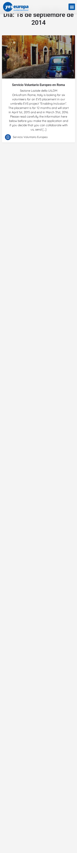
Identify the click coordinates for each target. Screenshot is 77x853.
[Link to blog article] (38, 57)
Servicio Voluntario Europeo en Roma (38, 85)
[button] (72, 7)
